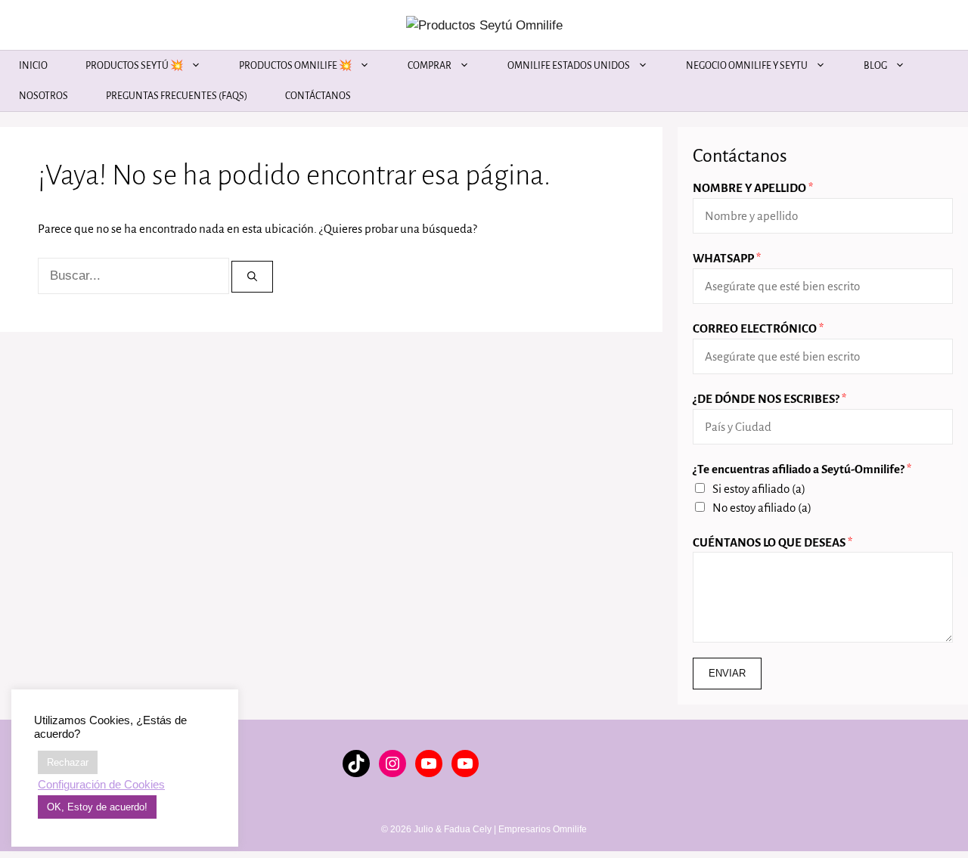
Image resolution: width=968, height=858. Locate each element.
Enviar (727, 673)
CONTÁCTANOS (318, 96)
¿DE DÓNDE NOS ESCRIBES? (769, 398)
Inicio (33, 65)
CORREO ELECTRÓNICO (758, 328)
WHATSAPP (727, 258)
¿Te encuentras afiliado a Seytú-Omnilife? (802, 469)
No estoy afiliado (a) (761, 507)
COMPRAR (429, 65)
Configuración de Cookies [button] (101, 785)
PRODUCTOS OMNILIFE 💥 (295, 65)
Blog (875, 65)
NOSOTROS (43, 96)
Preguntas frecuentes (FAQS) (176, 96)
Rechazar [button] (67, 762)
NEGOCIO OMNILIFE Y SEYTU (747, 65)
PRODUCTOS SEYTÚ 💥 (134, 65)
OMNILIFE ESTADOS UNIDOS (568, 65)
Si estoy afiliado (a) (758, 488)
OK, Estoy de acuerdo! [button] (97, 807)
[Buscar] (252, 277)
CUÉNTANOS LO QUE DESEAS (772, 542)
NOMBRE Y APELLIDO (753, 187)
